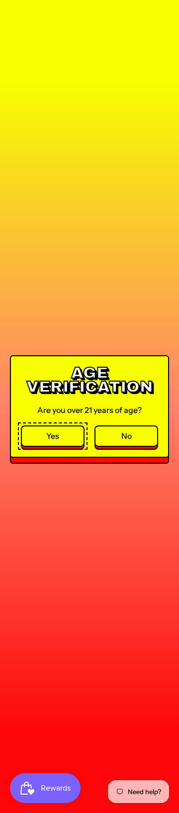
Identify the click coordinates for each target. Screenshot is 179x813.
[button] (53, 436)
